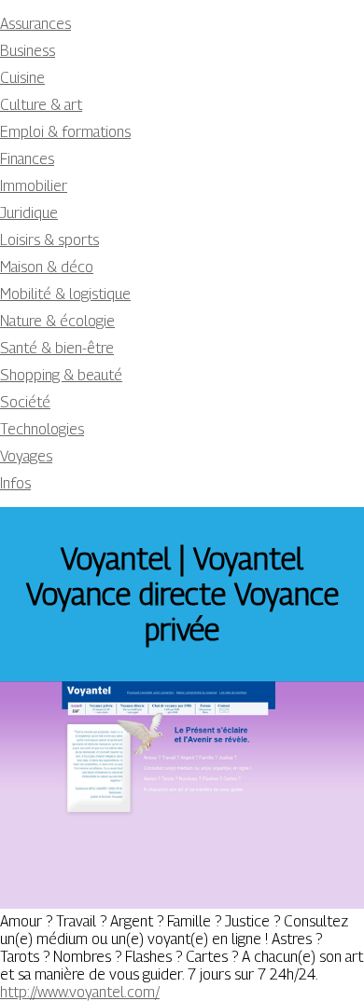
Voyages (26, 456)
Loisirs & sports (49, 240)
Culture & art (41, 105)
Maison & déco (46, 267)
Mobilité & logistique (65, 294)
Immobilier (33, 186)
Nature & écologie (57, 321)
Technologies (42, 429)
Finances (27, 159)
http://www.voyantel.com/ (80, 992)
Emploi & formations (65, 132)
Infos (15, 483)
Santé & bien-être (57, 348)
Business (27, 51)
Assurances (35, 24)
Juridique (29, 213)
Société (25, 402)
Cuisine (22, 78)
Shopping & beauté (61, 375)
